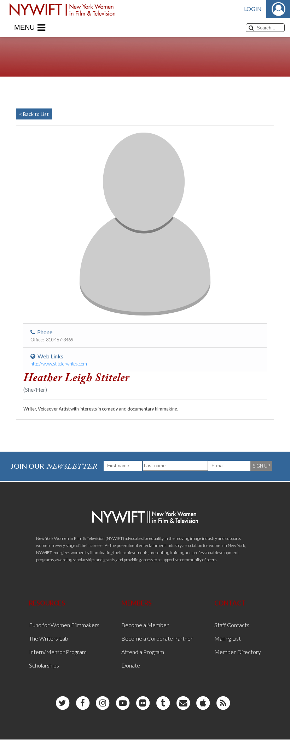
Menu (24, 27)
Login (253, 8)
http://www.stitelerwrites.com (58, 364)
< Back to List (34, 114)
